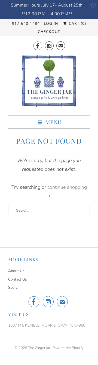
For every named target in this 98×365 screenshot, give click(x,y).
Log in (51, 23)
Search (14, 287)
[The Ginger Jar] (49, 82)
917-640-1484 (26, 23)
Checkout (49, 31)
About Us (16, 270)
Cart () (77, 23)
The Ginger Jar (39, 347)
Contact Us (17, 279)
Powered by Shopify (68, 347)
